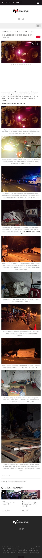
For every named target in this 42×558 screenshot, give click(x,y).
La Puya (11, 481)
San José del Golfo (27, 35)
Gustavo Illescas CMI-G (9, 35)
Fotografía (19, 35)
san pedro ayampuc (20, 481)
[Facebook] (19, 19)
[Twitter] (22, 19)
